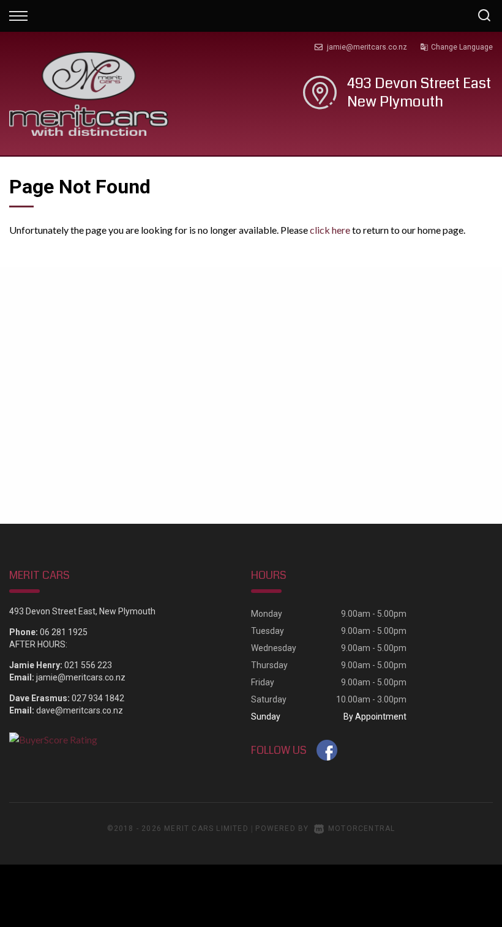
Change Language (462, 47)
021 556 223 (88, 665)
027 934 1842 (98, 698)
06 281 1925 (64, 632)
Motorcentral (361, 828)
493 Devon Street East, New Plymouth (82, 611)
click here (330, 230)
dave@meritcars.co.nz (79, 710)
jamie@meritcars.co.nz (367, 47)
